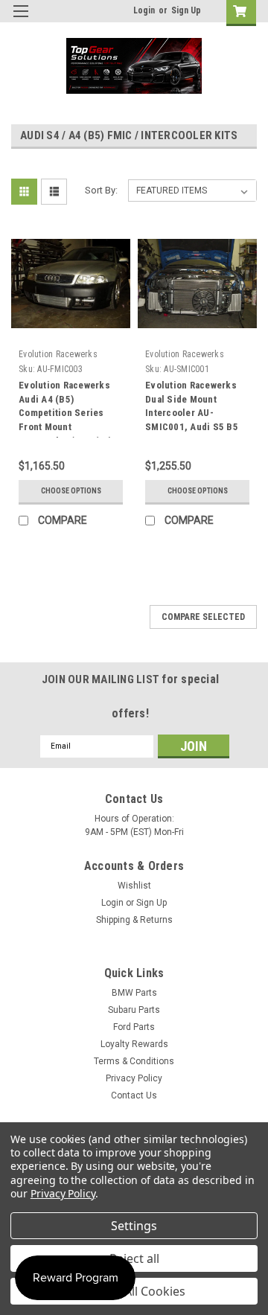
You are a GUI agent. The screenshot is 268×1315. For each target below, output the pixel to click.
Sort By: (101, 190)
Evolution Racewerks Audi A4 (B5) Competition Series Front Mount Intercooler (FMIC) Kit (67, 413)
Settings (134, 1226)
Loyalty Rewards (134, 1044)
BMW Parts (134, 993)
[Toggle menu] (20, 20)
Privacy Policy (134, 1078)
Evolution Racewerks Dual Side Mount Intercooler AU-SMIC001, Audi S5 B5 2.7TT (191, 413)
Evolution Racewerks (58, 354)
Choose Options (71, 491)
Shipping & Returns (134, 920)
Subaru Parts (134, 1010)
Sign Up (186, 10)
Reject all (134, 1258)
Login (144, 10)
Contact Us (134, 1095)
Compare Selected (203, 617)
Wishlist (134, 885)
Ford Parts (134, 1027)
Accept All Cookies (134, 1291)
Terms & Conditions (134, 1061)
